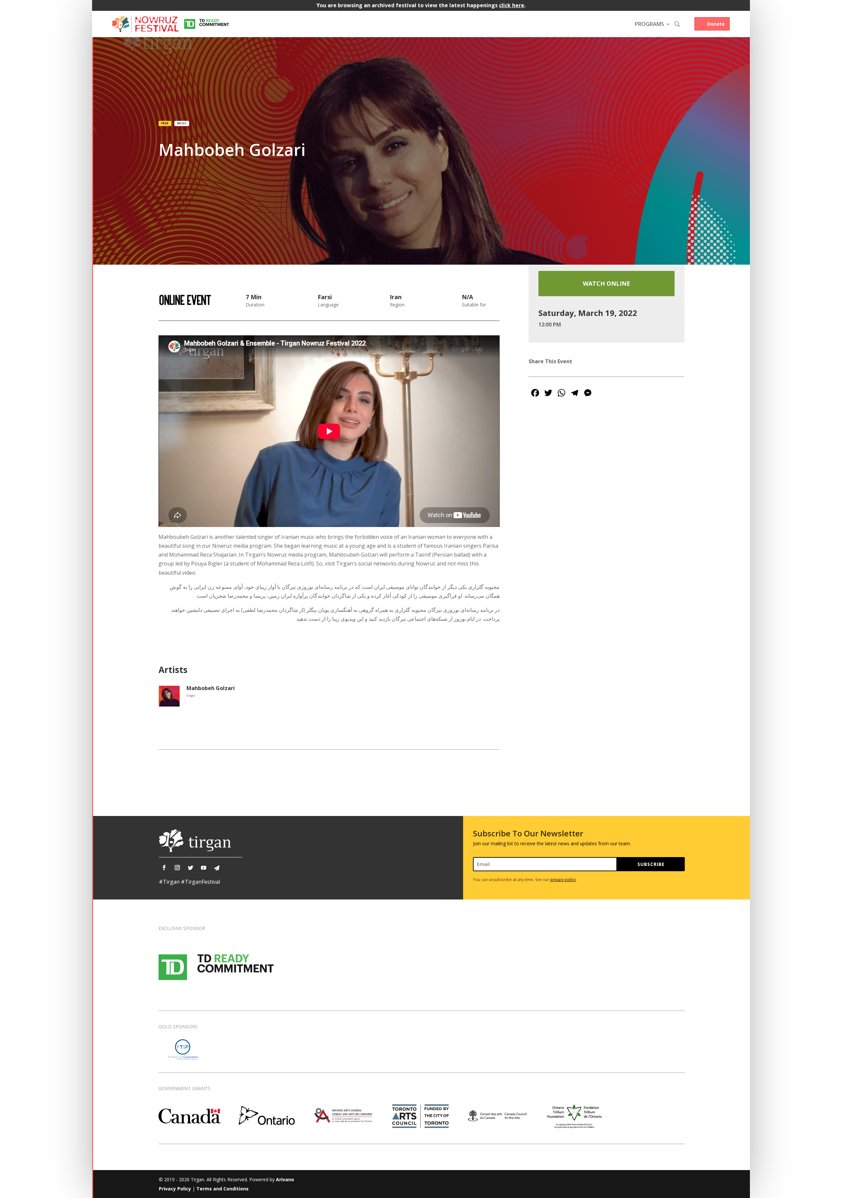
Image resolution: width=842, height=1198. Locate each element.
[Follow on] (216, 868)
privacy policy (563, 879)
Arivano (285, 1179)
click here (511, 5)
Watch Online (606, 283)
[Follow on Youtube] (203, 867)
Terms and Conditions (222, 1189)
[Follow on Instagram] (177, 867)
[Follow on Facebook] (164, 867)
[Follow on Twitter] (190, 867)
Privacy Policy (175, 1189)
